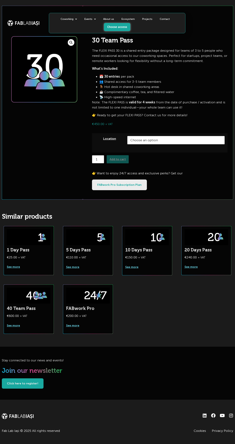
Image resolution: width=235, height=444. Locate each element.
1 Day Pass (18, 250)
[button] (71, 42)
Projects (147, 19)
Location (109, 138)
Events (88, 19)
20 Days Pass (198, 250)
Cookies (200, 431)
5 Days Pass (78, 250)
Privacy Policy (222, 431)
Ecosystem (128, 19)
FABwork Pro (80, 308)
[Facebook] (213, 415)
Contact (165, 19)
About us (108, 19)
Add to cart (118, 159)
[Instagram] (231, 415)
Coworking (67, 19)
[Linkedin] (204, 415)
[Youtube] (222, 415)
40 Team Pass (21, 308)
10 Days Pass (138, 250)
